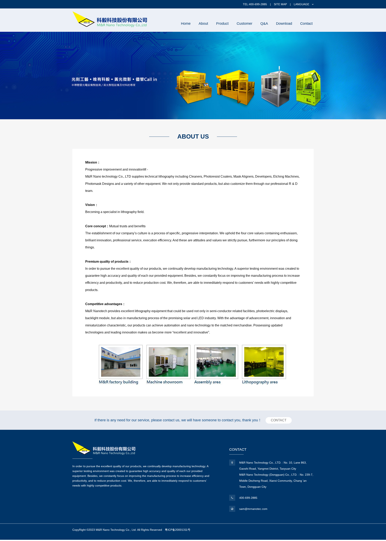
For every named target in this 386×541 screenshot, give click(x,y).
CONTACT (278, 420)
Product (222, 24)
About (203, 24)
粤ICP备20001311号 (177, 529)
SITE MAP (280, 4)
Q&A (264, 24)
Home (186, 24)
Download (284, 24)
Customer (244, 24)
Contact (306, 24)
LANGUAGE (301, 4)
